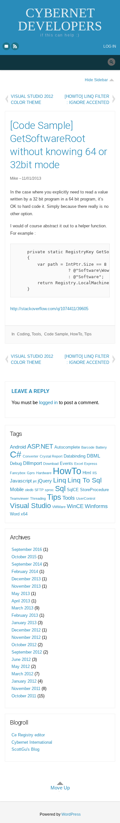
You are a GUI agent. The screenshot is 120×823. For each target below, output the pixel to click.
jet (34, 481)
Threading (38, 498)
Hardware (44, 473)
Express (90, 464)
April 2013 (21, 601)
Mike (14, 178)
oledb (29, 490)
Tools (36, 334)
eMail (6, 46)
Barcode (87, 447)
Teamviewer (19, 498)
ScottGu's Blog (25, 749)
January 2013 (24, 622)
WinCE (75, 506)
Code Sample (56, 334)
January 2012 (24, 681)
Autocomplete (67, 447)
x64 (24, 514)
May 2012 (21, 666)
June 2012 (21, 659)
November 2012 (26, 637)
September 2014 (27, 564)
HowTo (76, 334)
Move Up (60, 787)
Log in (109, 46)
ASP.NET (40, 446)
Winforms (96, 506)
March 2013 (22, 608)
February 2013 (25, 615)
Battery (101, 447)
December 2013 (26, 578)
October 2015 (24, 556)
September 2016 (27, 549)
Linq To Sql (85, 480)
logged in (48, 402)
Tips (88, 334)
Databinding (74, 456)
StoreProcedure (94, 489)
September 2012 (27, 652)
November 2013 (26, 586)
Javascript (21, 480)
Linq (59, 480)
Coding (23, 334)
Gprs (31, 473)
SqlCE (73, 489)
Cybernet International (32, 742)
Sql (60, 488)
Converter (30, 456)
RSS (15, 46)
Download (51, 464)
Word (15, 514)
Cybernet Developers (60, 19)
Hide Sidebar (96, 80)
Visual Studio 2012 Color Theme (32, 99)
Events (66, 463)
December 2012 (26, 630)
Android (18, 447)
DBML (93, 456)
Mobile (17, 489)
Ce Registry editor (28, 735)
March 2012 (22, 673)
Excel (78, 464)
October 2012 (24, 644)
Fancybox (18, 473)
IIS (94, 473)
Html (87, 472)
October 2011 (24, 696)
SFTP (39, 490)
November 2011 (26, 688)
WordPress (71, 814)
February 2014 (25, 571)
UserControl (85, 498)
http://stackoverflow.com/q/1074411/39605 (49, 308)
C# (15, 454)
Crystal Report (51, 456)
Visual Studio (30, 506)
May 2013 (21, 593)
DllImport (32, 463)
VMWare (59, 507)
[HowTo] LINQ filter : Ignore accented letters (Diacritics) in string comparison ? (87, 99)
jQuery (45, 480)
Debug (16, 463)
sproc (49, 490)
